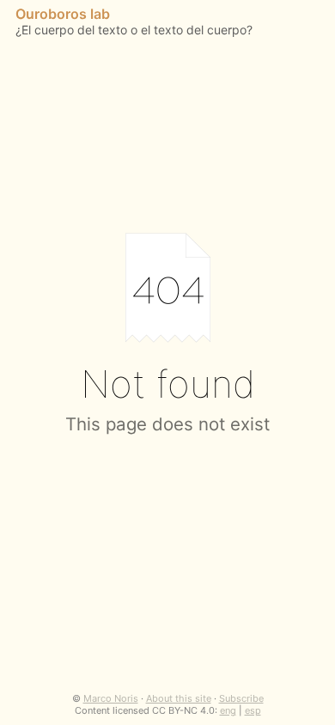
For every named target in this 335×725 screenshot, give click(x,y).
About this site (178, 698)
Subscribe (241, 698)
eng (228, 710)
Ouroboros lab (62, 13)
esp (253, 710)
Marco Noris (110, 698)
